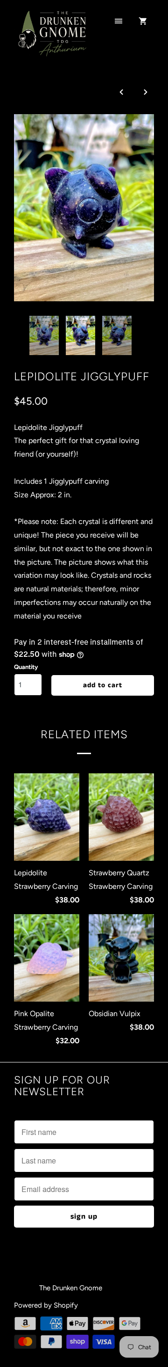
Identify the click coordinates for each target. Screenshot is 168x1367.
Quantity (26, 666)
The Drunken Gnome (71, 1288)
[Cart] (143, 22)
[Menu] (118, 22)
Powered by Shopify (46, 1305)
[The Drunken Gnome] (51, 39)
